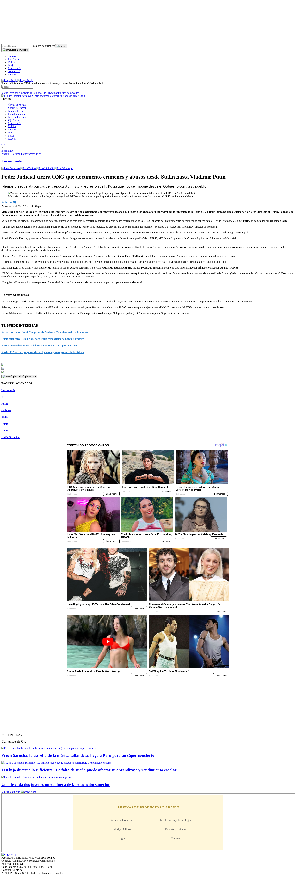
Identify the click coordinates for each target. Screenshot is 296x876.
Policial (12, 62)
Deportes (13, 74)
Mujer (11, 65)
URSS (5, 430)
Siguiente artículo (10, 791)
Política (12, 126)
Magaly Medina (16, 111)
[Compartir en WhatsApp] (63, 168)
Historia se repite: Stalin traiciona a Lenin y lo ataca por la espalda (39, 345)
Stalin (4, 417)
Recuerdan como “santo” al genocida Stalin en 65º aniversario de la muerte (44, 332)
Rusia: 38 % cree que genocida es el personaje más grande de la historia (42, 352)
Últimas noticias (17, 104)
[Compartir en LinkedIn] (45, 168)
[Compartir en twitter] (28, 168)
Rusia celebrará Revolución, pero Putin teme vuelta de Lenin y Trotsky (42, 338)
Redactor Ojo (9, 202)
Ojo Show (13, 59)
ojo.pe (4, 92)
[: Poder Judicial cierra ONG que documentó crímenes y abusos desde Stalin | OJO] (47, 95)
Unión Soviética (10, 437)
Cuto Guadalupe (17, 114)
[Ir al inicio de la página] (9, 729)
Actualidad (14, 71)
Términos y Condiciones (21, 92)
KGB (4, 397)
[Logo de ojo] (9, 80)
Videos (12, 55)
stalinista (6, 410)
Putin (4, 403)
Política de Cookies (68, 92)
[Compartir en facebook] (10, 168)
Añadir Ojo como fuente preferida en (21, 153)
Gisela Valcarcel (17, 107)
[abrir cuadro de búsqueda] (61, 46)
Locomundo (14, 68)
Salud (11, 135)
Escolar (12, 138)
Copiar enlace (29, 376)
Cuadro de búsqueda (44, 45)
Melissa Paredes (17, 117)
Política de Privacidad (46, 92)
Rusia (4, 423)
